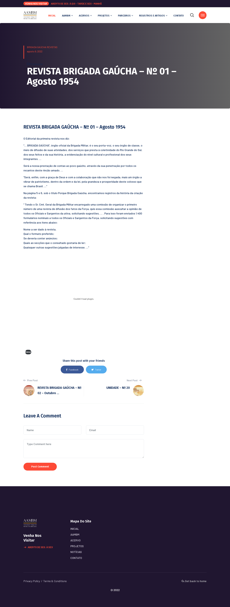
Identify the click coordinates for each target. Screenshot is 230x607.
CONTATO (178, 15)
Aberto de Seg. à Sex (40, 547)
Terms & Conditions (55, 581)
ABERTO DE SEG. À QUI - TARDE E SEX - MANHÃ (76, 3)
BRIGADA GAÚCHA (36, 47)
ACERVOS (84, 15)
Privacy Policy (31, 581)
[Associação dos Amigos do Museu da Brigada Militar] (30, 14)
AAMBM (66, 15)
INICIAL (52, 15)
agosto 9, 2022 (34, 51)
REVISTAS (52, 47)
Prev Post (32, 380)
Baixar (28, 352)
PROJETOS (104, 15)
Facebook (73, 369)
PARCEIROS (124, 15)
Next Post (132, 380)
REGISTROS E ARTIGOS (152, 15)
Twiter (98, 369)
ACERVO (75, 540)
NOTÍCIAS (76, 552)
